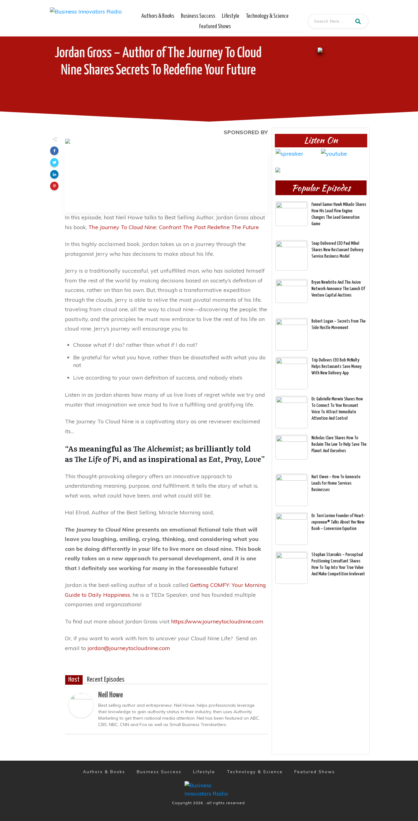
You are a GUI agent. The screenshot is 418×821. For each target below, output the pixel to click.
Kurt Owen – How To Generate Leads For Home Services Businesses (336, 483)
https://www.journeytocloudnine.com (217, 621)
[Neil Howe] (81, 705)
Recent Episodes (106, 679)
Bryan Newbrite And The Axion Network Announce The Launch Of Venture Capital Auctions (338, 288)
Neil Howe (110, 695)
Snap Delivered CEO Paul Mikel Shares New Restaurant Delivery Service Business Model (338, 250)
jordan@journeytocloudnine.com (129, 648)
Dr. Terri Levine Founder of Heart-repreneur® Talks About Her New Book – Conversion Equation (338, 522)
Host (74, 679)
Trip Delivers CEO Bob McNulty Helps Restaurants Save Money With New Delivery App (337, 366)
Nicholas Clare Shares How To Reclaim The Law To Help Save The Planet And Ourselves (339, 444)
